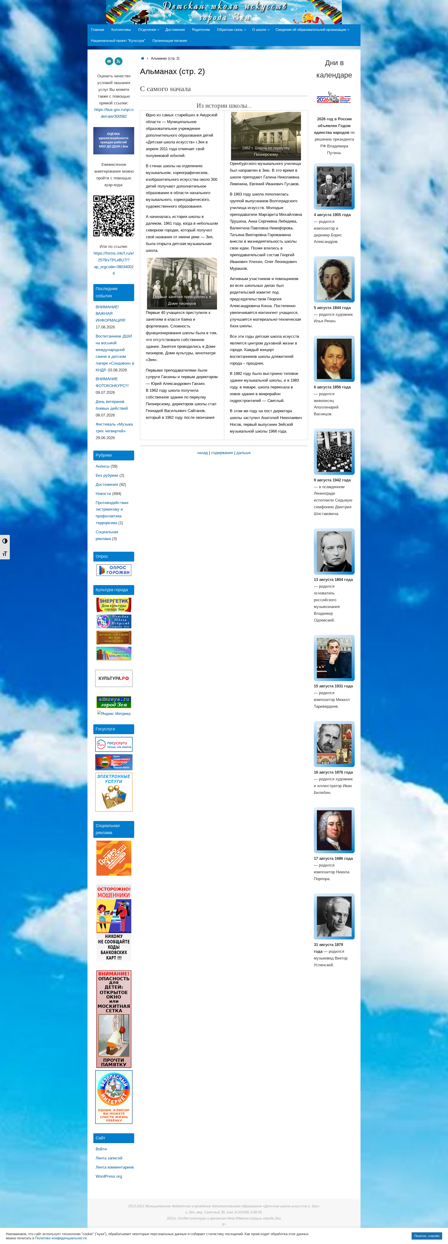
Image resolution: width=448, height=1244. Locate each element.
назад (202, 453)
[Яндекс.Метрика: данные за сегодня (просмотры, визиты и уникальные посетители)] (113, 714)
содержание (222, 453)
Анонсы (102, 466)
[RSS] (118, 61)
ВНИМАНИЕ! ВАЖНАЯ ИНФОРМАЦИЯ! (111, 314)
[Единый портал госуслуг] (114, 750)
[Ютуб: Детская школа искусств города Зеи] (109, 61)
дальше (243, 453)
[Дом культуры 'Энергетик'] (113, 611)
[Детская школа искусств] (113, 627)
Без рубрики (107, 475)
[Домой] (142, 58)
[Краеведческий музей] (113, 643)
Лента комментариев (115, 1167)
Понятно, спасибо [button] (426, 1236)
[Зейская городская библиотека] (113, 659)
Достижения (107, 484)
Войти (101, 1149)
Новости (103, 493)
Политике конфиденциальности (60, 1238)
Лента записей (109, 1158)
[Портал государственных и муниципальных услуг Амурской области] (114, 769)
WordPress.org (109, 1176)
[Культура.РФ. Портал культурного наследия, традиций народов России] (114, 685)
